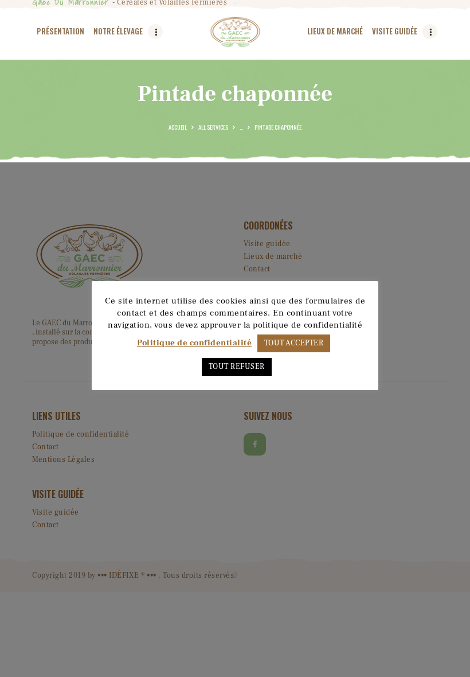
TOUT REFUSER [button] (237, 366)
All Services (213, 126)
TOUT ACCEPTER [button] (294, 343)
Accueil (178, 126)
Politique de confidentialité (194, 342)
